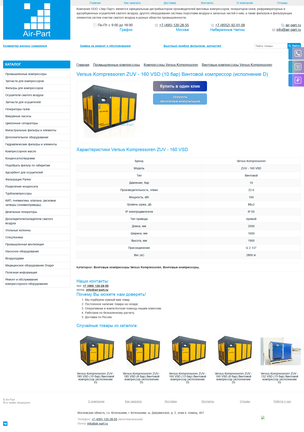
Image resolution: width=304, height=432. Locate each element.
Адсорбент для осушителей (24, 172)
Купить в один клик (180, 86)
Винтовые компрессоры (181, 267)
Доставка (170, 3)
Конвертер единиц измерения (25, 46)
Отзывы (282, 3)
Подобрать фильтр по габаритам (27, 165)
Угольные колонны (18, 230)
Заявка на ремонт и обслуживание (105, 46)
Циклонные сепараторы (21, 123)
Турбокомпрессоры (18, 193)
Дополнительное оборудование (26, 137)
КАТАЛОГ (13, 64)
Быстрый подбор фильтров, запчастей (192, 46)
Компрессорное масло (20, 151)
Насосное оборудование (22, 251)
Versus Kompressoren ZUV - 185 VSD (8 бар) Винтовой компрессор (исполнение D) (141, 378)
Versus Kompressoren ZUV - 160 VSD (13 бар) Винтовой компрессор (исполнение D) (187, 378)
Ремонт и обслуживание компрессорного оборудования (26, 281)
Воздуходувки (14, 258)
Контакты (207, 3)
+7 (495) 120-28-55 (96, 285)
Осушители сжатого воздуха (24, 95)
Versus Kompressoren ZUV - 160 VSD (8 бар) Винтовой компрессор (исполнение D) (233, 378)
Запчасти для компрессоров (24, 81)
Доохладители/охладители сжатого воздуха (29, 221)
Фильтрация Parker (18, 179)
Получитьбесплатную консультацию (180, 99)
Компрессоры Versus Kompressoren (171, 64)
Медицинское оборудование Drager (29, 265)
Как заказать (132, 3)
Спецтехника (14, 237)
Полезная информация (21, 272)
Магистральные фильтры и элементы (30, 130)
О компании (245, 3)
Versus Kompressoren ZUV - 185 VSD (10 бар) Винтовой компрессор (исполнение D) (95, 378)
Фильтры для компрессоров (24, 88)
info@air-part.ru (97, 289)
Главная (95, 3)
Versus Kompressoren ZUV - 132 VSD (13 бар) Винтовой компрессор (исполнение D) (279, 378)
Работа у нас (282, 401)
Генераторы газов (17, 109)
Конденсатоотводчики (20, 158)
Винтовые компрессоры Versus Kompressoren (237, 64)
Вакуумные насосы (18, 116)
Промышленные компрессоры (26, 74)
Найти (296, 45)
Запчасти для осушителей (23, 102)
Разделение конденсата (21, 186)
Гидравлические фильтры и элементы (31, 144)
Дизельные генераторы (21, 212)
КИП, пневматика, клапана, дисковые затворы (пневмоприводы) (30, 202)
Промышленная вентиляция (24, 244)
